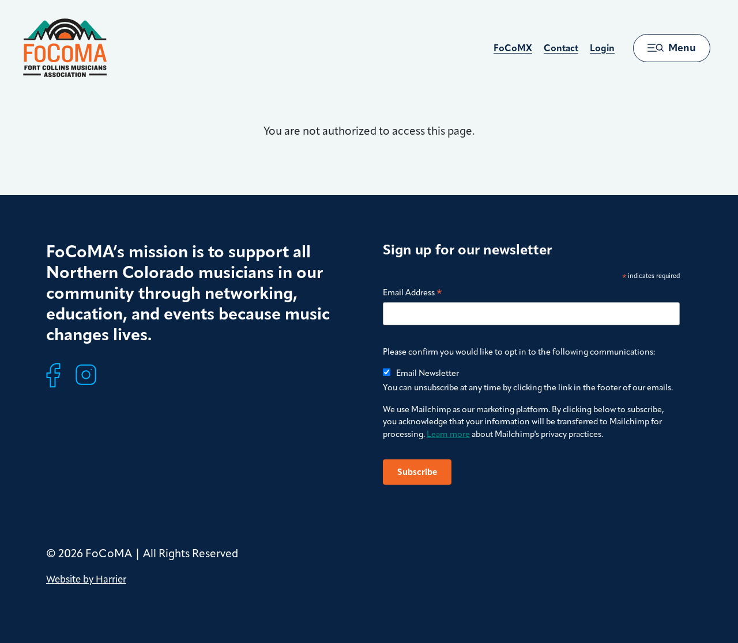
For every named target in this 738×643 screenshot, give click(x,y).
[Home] (65, 47)
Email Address (412, 293)
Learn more (448, 434)
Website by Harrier (86, 579)
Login (602, 48)
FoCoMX (513, 48)
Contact (561, 48)
